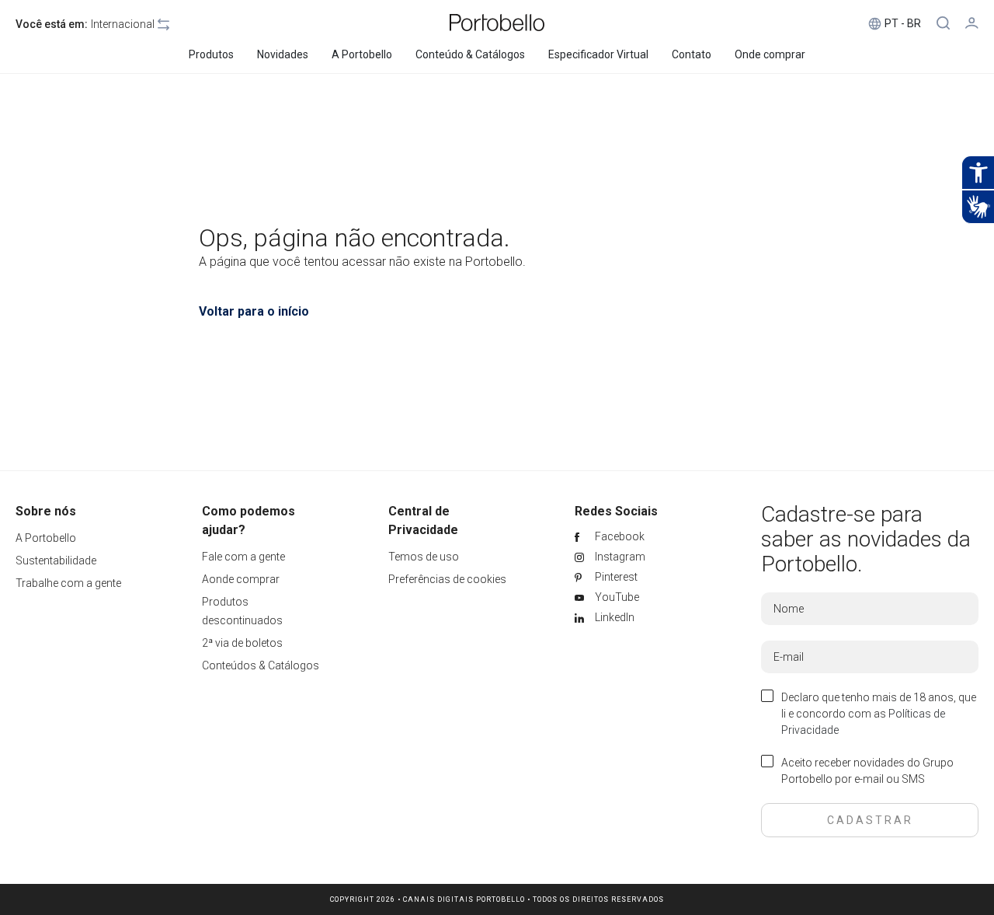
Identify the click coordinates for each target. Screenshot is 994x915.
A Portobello (46, 538)
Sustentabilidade (56, 560)
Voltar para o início (254, 311)
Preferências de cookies (447, 579)
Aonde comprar (241, 579)
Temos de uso (423, 556)
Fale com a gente (243, 556)
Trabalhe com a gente (68, 583)
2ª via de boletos (242, 643)
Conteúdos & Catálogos (260, 665)
